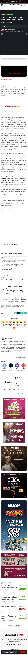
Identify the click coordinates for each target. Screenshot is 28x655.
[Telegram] (18, 644)
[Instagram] (17, 367)
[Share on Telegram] (25, 313)
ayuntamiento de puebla (18, 275)
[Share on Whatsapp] (21, 313)
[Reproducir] (14, 73)
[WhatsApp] (20, 644)
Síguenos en (9, 106)
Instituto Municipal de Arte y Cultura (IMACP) (12, 279)
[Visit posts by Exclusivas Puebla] (2, 30)
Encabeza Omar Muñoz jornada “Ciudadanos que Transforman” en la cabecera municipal (9, 597)
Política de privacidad (15, 306)
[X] (11, 367)
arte (11, 275)
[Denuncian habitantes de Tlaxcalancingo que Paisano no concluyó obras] (23, 587)
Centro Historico (5, 277)
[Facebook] (4, 367)
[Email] (5, 26)
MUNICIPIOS (9, 14)
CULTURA (4, 14)
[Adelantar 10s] (18, 73)
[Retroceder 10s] (9, 73)
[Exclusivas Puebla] (14, 5)
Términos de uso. (13, 652)
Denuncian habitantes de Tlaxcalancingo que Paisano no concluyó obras (9, 587)
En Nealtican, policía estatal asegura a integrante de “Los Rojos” (8, 616)
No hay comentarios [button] (21, 357)
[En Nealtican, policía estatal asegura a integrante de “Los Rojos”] (23, 616)
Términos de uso (16, 305)
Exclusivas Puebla (11, 29)
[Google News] (14, 644)
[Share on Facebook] (15, 313)
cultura (11, 277)
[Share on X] (18, 313)
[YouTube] (12, 644)
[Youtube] (24, 367)
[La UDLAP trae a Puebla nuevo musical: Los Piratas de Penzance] (23, 608)
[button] (22, 652)
